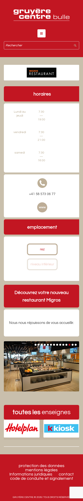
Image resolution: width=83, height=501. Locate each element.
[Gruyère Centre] (41, 15)
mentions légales (41, 470)
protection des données (41, 466)
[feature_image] (22, 428)
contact (66, 474)
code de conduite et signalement (41, 479)
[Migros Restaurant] (41, 72)
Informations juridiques (30, 474)
